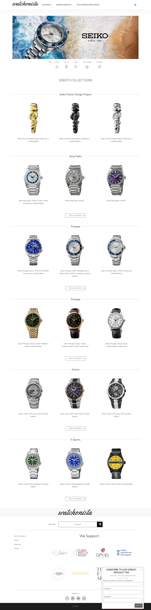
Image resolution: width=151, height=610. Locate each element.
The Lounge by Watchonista (88, 5)
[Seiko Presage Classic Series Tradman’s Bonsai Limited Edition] (33, 323)
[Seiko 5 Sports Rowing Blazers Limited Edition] (33, 464)
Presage (75, 299)
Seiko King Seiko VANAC (74, 200)
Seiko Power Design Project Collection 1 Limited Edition (33, 140)
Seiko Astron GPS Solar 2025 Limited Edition (33, 415)
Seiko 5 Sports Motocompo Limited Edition (116, 484)
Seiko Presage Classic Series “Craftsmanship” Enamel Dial (116, 345)
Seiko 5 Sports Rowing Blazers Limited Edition (33, 485)
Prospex (75, 226)
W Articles (99, 62)
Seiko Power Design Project (75, 94)
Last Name (107, 597)
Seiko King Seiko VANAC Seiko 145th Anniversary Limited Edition (33, 202)
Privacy (16, 540)
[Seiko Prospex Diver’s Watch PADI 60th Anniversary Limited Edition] (33, 250)
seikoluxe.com (113, 51)
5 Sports (75, 439)
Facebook (110, 46)
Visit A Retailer (87, 62)
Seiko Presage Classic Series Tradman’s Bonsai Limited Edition (33, 345)
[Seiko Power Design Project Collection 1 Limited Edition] (33, 118)
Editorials (46, 5)
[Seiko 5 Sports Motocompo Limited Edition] (116, 464)
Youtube (78, 598)
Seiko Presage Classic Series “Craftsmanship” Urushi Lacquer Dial (74, 345)
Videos (76, 62)
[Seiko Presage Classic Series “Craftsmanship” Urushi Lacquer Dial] (75, 323)
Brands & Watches (63, 5)
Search (135, 4)
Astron (75, 369)
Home (57, 62)
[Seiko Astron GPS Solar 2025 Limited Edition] (33, 393)
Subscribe (51, 524)
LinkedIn (84, 598)
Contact (16, 548)
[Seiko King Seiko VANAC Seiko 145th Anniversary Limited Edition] (33, 180)
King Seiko (76, 156)
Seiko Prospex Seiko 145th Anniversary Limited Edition (116, 272)
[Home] (26, 3)
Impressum (17, 544)
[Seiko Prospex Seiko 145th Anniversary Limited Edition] (116, 250)
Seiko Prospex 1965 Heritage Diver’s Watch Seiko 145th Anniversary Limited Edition (74, 273)
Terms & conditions (20, 536)
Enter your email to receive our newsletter (118, 581)
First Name (107, 589)
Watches (66, 62)
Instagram (116, 46)
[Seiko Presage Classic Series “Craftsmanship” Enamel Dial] (116, 323)
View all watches (75, 215)
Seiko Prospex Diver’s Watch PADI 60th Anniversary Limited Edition (33, 272)
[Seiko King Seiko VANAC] (75, 180)
